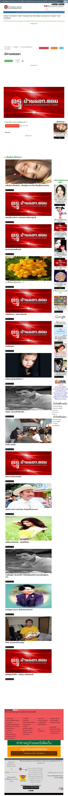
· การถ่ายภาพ (9, 730)
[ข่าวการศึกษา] (13, 16)
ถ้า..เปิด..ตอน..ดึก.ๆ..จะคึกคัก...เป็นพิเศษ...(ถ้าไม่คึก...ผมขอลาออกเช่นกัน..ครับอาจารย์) (60, 200)
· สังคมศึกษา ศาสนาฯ (27, 730)
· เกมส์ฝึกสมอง (40, 731)
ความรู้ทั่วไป (16, 47)
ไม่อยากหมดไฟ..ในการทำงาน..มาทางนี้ (60, 134)
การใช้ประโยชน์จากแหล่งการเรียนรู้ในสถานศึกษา (60, 373)
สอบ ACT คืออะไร (56, 421)
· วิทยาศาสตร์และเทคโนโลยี (28, 722)
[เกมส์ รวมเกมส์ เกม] (59, 16)
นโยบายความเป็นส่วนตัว (53, 1)
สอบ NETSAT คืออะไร (57, 408)
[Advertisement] (34, 34)
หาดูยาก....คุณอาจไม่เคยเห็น (60, 267)
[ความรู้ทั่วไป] (7, 18)
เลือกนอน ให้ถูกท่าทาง (60, 356)
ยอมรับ (65, 1)
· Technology (9, 718)
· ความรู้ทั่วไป (25, 718)
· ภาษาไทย (24, 726)
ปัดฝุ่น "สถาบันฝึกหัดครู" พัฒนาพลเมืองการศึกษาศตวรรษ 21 (60, 338)
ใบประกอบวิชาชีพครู (57, 406)
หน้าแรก (61, 48)
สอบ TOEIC (55, 412)
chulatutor (55, 423)
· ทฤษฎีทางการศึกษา (54, 718)
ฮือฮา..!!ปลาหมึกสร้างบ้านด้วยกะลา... (60, 220)
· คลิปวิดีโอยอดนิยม (41, 724)
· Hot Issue (9, 732)
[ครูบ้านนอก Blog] (20, 16)
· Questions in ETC (11, 736)
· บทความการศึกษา (53, 720)
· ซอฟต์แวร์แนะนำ (10, 728)
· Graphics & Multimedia (12, 724)
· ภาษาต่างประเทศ (26, 724)
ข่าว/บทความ (54, 48)
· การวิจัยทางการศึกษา (54, 722)
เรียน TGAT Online (57, 419)
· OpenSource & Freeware (13, 726)
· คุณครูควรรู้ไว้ (52, 727)
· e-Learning (9, 722)
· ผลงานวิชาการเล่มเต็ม (55, 731)
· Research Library (10, 734)
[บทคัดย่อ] (53, 16)
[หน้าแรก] (6, 16)
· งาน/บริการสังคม (41, 722)
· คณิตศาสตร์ (25, 720)
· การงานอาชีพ (25, 734)
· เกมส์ (38, 729)
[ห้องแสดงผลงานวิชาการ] (45, 16)
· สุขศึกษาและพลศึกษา (27, 728)
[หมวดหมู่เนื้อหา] (37, 16)
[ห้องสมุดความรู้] (27, 16)
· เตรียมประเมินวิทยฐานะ (55, 729)
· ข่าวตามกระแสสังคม (42, 720)
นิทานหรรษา (7, 132)
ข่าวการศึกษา (7, 47)
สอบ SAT (55, 414)
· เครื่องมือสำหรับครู (54, 733)
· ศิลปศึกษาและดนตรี (27, 732)
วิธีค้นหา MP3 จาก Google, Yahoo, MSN (60, 322)
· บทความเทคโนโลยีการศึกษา (12, 720)
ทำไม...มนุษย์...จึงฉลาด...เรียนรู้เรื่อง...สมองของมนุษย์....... (60, 284)
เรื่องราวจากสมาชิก (44, 48)
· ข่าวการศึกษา (40, 718)
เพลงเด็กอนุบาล (56, 425)
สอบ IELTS (55, 410)
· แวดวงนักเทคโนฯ (10, 738)
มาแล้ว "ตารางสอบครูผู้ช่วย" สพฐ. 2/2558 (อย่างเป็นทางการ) (60, 307)
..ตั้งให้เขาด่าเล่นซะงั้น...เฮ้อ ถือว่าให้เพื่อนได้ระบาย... (60, 255)
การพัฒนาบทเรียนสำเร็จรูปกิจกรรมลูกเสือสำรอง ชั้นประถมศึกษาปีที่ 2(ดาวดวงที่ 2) (60, 234)
